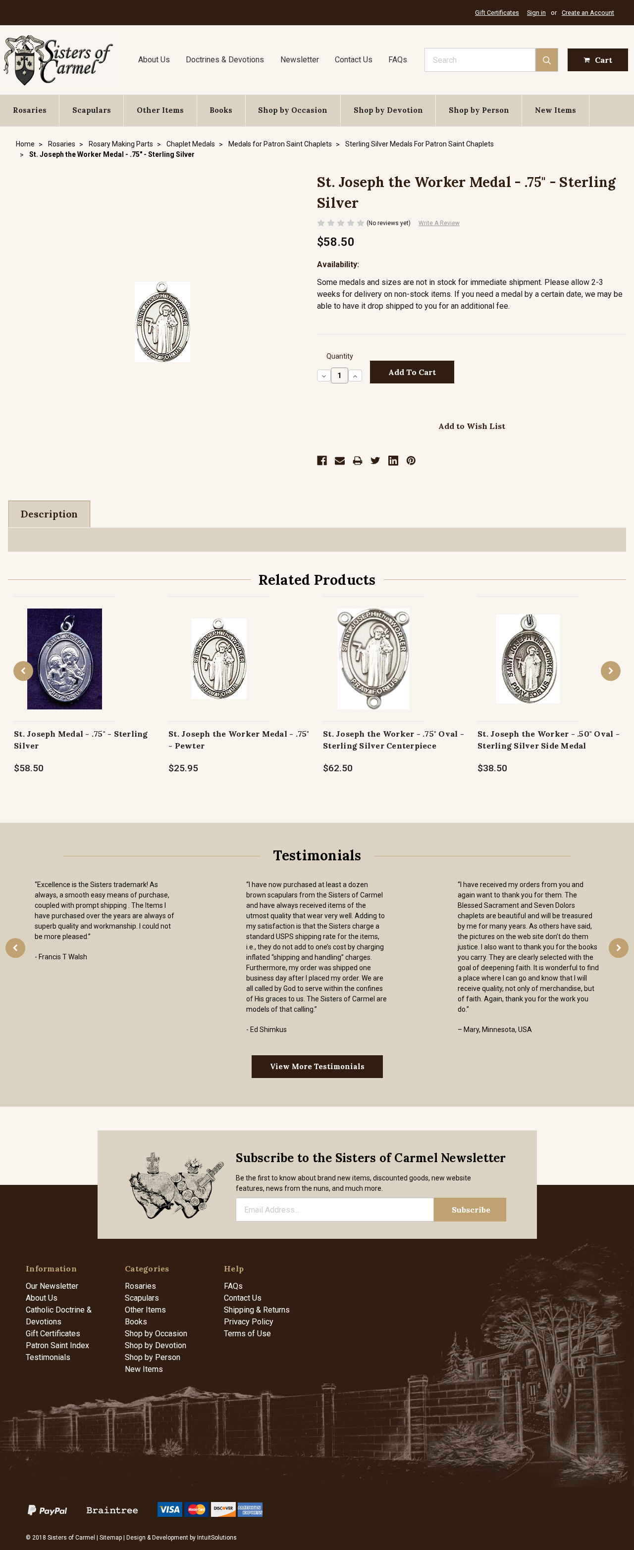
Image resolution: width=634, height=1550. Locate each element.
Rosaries (30, 110)
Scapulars (91, 110)
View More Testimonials (317, 1066)
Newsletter (299, 59)
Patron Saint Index (57, 1345)
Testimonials (48, 1357)
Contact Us (353, 59)
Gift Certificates (497, 12)
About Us (154, 59)
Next (610, 671)
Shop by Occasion (292, 110)
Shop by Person (479, 110)
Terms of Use (247, 1333)
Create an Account (588, 12)
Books (221, 110)
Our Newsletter (52, 1286)
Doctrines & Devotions (225, 59)
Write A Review (439, 223)
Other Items (160, 110)
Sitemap (111, 1537)
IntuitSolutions (217, 1537)
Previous (23, 671)
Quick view (65, 648)
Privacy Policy (248, 1321)
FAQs (397, 59)
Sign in (536, 12)
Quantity (339, 356)
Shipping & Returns (257, 1310)
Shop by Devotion (388, 110)
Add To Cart (65, 669)
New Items (555, 110)
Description (49, 514)
